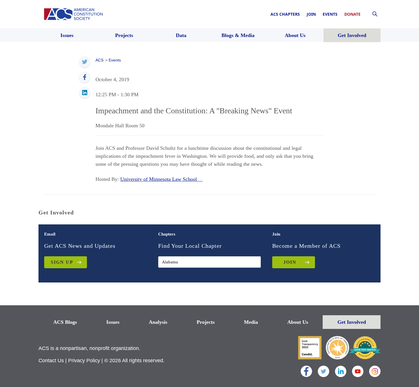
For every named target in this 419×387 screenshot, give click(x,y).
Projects (206, 322)
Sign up (62, 262)
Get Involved (351, 322)
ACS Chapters (285, 14)
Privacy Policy (84, 360)
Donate (352, 14)
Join (311, 14)
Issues (112, 322)
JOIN (289, 262)
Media (251, 322)
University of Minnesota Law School (161, 179)
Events (330, 14)
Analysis (158, 322)
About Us (297, 322)
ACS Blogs (65, 322)
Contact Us (51, 360)
